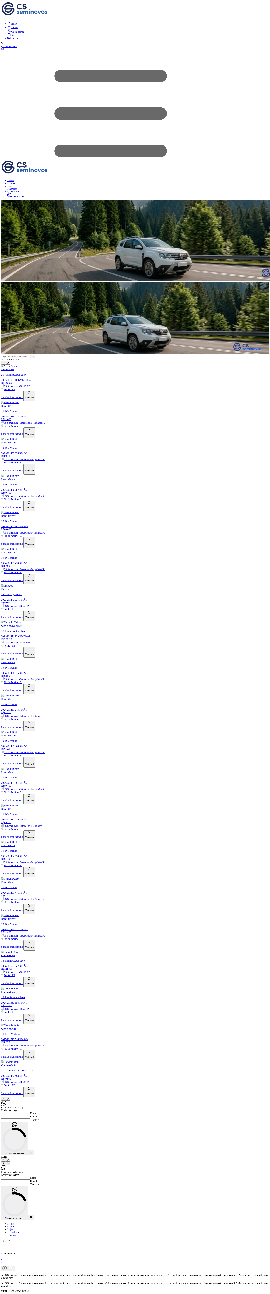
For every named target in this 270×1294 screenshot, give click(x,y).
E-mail (33, 1116)
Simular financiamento (12, 397)
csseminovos (17, 196)
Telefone (34, 1120)
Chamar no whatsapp (14, 1154)
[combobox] (15, 356)
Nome (33, 1113)
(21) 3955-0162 (9, 46)
